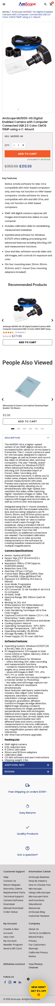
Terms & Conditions (39, 933)
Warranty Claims (12, 888)
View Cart (8, 937)
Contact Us (9, 881)
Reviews (10, 771)
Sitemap (33, 948)
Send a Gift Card (12, 948)
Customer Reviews (39, 916)
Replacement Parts (14, 892)
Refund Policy (36, 937)
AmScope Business (39, 877)
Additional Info (15, 765)
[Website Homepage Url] (27, 4)
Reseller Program (13, 944)
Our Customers (37, 944)
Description (12, 437)
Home (5, 11)
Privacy (33, 940)
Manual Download (13, 908)
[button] (38, 989)
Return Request (11, 885)
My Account (10, 940)
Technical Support (13, 896)
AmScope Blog (37, 912)
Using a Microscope (39, 892)
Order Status (10, 912)
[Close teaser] (28, 979)
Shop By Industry (38, 881)
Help (5, 877)
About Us (34, 929)
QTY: (7, 145)
